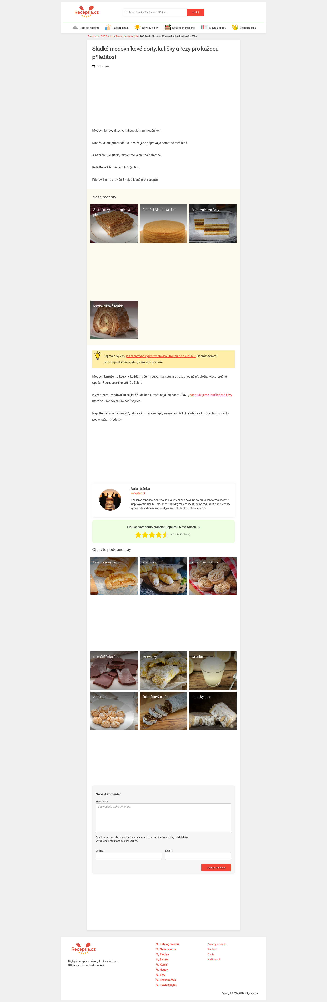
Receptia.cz (93, 36)
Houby (164, 969)
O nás (210, 954)
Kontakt (212, 949)
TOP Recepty (107, 36)
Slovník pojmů (217, 27)
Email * (169, 850)
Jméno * (100, 850)
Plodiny (164, 954)
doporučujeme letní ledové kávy (211, 395)
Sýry (162, 974)
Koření (164, 964)
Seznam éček (248, 27)
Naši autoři (214, 959)
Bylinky (164, 959)
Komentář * (102, 801)
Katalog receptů (89, 27)
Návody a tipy (150, 27)
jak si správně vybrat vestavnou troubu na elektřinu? (161, 356)
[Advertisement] (163, 94)
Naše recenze (120, 27)
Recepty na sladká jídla (127, 36)
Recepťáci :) (138, 493)
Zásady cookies (216, 944)
